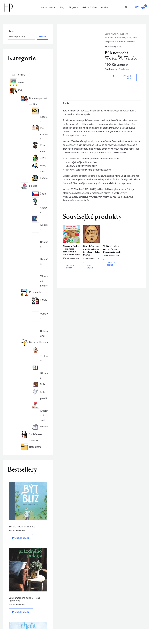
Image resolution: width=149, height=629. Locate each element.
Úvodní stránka (47, 7)
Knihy (115, 34)
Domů (107, 34)
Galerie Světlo (90, 7)
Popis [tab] (66, 103)
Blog (62, 7)
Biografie (73, 7)
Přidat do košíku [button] (70, 266)
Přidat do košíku (21, 538)
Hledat (11, 31)
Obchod (105, 7)
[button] (96, 37)
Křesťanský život (123, 37)
